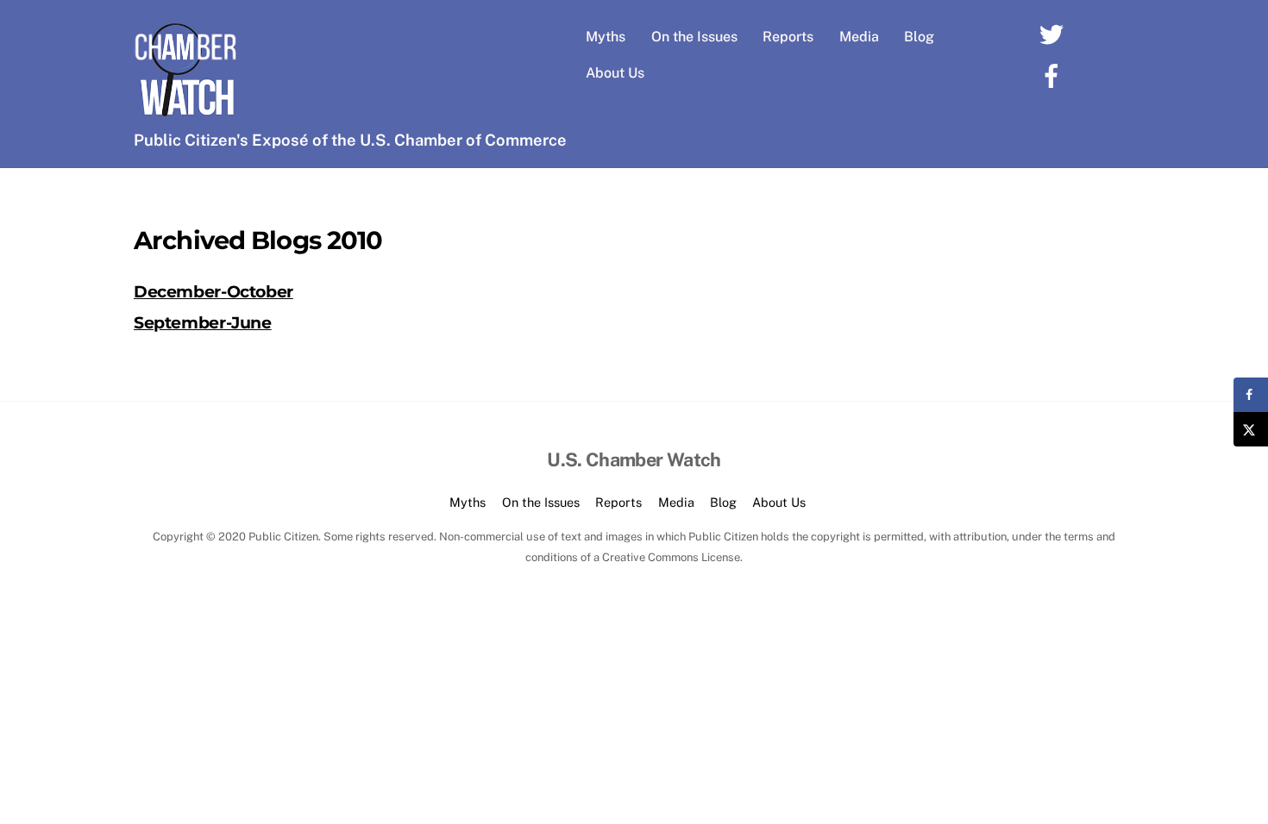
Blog (919, 36)
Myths (605, 36)
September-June (203, 322)
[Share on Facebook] (1250, 395)
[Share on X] (1250, 429)
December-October (213, 291)
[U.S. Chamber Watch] (185, 113)
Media (859, 36)
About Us (615, 73)
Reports (788, 36)
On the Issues (694, 36)
